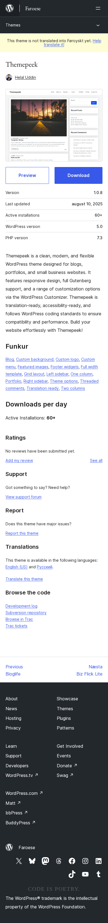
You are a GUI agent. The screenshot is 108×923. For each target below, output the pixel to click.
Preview (27, 175)
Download (78, 175)
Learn (11, 746)
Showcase (67, 698)
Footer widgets (65, 366)
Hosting (13, 718)
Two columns (73, 388)
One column (81, 374)
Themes (13, 25)
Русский (44, 566)
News (11, 708)
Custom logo (67, 359)
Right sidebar (36, 381)
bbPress (17, 813)
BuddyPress (21, 822)
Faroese (27, 847)
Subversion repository (26, 612)
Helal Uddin (25, 77)
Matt (13, 803)
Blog (10, 359)
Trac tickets (16, 625)
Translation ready (43, 388)
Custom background (34, 359)
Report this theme (22, 533)
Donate (67, 765)
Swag (65, 775)
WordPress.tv (22, 775)
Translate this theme (24, 579)
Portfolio (13, 381)
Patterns (65, 728)
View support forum (24, 496)
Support (14, 755)
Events (64, 755)
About (12, 698)
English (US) (17, 566)
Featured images (33, 366)
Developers (17, 765)
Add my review (19, 460)
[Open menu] (99, 8)
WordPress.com (24, 793)
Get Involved (70, 746)
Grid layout (34, 374)
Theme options (64, 381)
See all (96, 460)
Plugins (64, 718)
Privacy (13, 728)
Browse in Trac (19, 619)
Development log (21, 606)
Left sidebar (57, 374)
